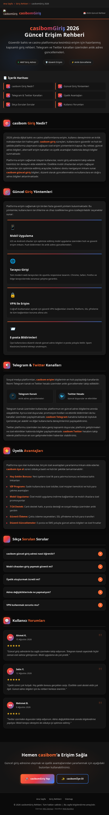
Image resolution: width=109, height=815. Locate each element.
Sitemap (69, 799)
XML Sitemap (48, 809)
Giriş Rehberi (55, 799)
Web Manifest (68, 809)
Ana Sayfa (41, 799)
